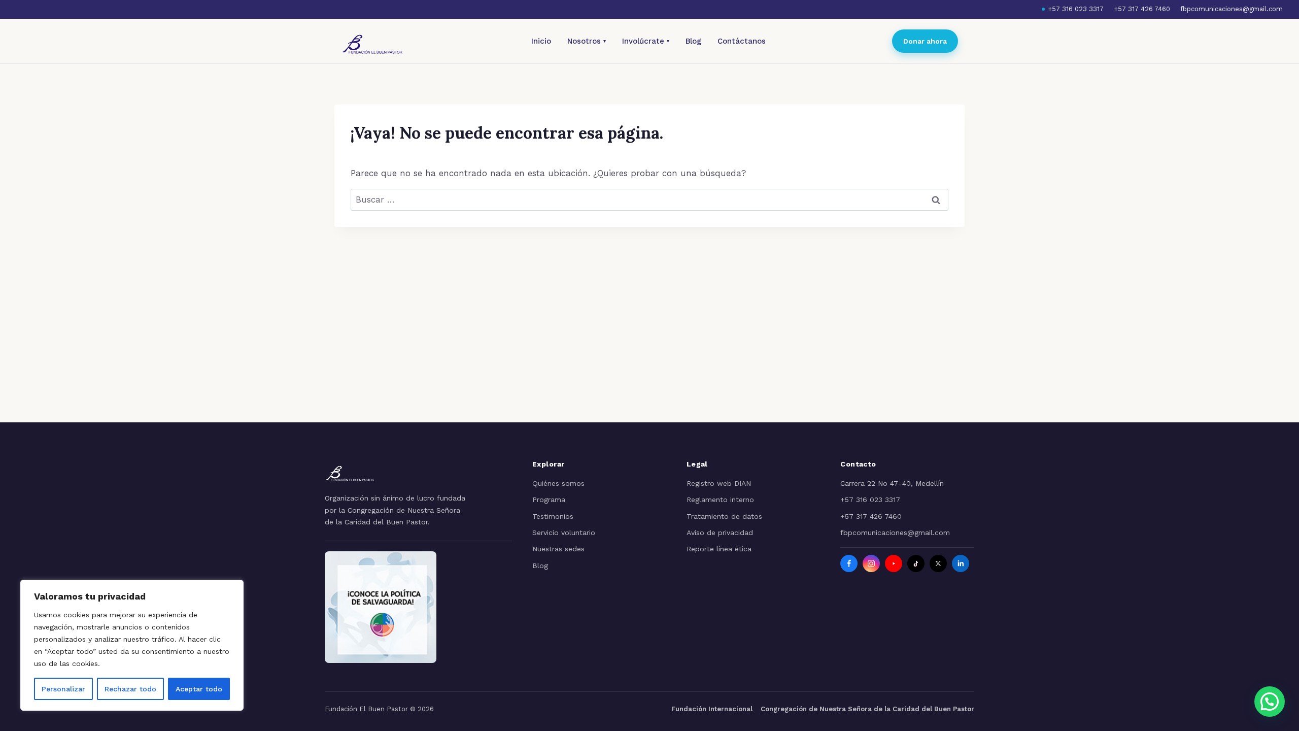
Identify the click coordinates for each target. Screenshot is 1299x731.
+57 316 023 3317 (1076, 9)
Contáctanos (741, 41)
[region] (132, 645)
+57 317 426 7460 (1142, 9)
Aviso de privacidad (720, 532)
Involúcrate (645, 41)
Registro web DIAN (719, 483)
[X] (938, 563)
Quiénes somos (558, 483)
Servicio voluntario (563, 532)
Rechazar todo (130, 689)
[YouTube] (893, 563)
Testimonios (552, 516)
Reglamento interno (720, 499)
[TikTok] (916, 563)
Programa (548, 499)
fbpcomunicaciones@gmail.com (1231, 9)
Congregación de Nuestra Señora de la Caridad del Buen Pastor (867, 709)
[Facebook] (849, 563)
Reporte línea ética (719, 549)
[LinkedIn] (960, 563)
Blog (693, 41)
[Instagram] (871, 563)
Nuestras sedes (558, 549)
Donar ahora (925, 41)
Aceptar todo (199, 689)
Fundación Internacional (712, 709)
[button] (1269, 701)
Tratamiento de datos (724, 516)
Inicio (541, 41)
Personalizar (63, 689)
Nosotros (586, 41)
